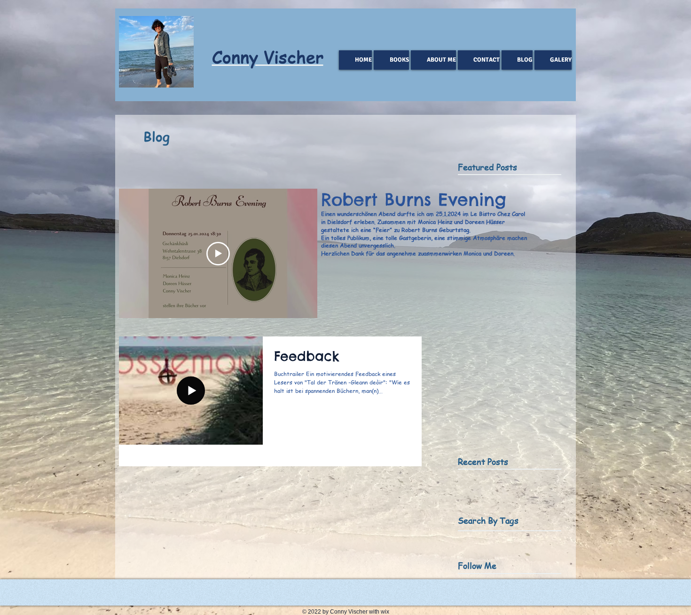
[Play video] (218, 253)
